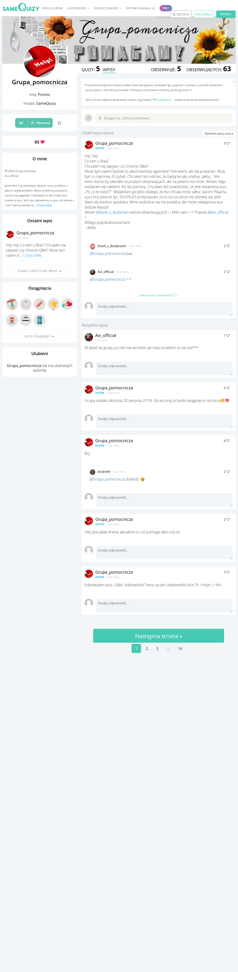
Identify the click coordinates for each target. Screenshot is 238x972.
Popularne (52, 8)
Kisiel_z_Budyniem (112, 246)
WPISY (109, 69)
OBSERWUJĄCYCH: (208, 69)
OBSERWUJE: (166, 69)
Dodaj (225, 14)
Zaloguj (204, 14)
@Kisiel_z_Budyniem (112, 212)
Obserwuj (34, 123)
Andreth (104, 471)
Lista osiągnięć (38, 336)
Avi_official (106, 271)
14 (180, 648)
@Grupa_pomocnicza (107, 253)
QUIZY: (91, 69)
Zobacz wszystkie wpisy (38, 271)
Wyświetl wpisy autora (219, 133)
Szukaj (183, 14)
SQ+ (166, 8)
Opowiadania (140, 8)
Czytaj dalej (44, 205)
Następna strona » (158, 636)
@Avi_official (218, 212)
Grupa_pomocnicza (35, 232)
